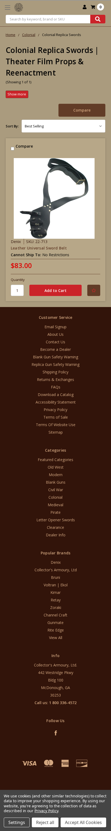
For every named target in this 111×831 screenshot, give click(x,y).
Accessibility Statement (56, 402)
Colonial (55, 497)
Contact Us (55, 341)
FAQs (55, 387)
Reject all (45, 822)
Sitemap (55, 432)
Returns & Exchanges (55, 379)
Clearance (55, 527)
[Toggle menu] (7, 7)
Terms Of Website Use (55, 424)
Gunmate (55, 622)
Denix (56, 562)
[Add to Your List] (93, 290)
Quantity (18, 279)
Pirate (55, 512)
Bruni (55, 577)
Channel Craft (55, 615)
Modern (56, 474)
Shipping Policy (55, 372)
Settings (16, 822)
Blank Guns (55, 482)
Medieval (55, 504)
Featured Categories (55, 459)
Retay (56, 599)
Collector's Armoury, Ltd (55, 569)
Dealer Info (55, 534)
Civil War (55, 489)
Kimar (55, 592)
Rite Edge (55, 630)
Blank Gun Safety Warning (55, 356)
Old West (56, 467)
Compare (82, 110)
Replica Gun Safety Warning (55, 364)
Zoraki (55, 607)
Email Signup (55, 326)
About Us (55, 334)
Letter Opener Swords (55, 519)
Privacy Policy (55, 409)
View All (55, 637)
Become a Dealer (55, 349)
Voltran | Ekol (56, 584)
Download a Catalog (56, 394)
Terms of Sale (55, 417)
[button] (55, 787)
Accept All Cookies (83, 822)
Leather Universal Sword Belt (39, 248)
